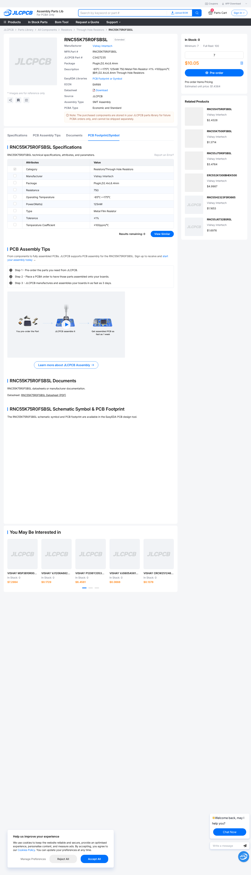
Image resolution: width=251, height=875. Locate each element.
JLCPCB (9, 29)
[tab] (17, 135)
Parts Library (25, 29)
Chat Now (229, 832)
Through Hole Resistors (90, 29)
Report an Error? (164, 154)
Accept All (94, 858)
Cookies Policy (26, 849)
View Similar (162, 233)
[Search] (197, 13)
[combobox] (122, 13)
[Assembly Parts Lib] (18, 13)
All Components (47, 29)
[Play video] (66, 324)
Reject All (63, 858)
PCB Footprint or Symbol (107, 78)
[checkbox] (14, 169)
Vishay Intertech (102, 45)
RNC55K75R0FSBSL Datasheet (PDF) (43, 395)
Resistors (66, 29)
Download (102, 90)
